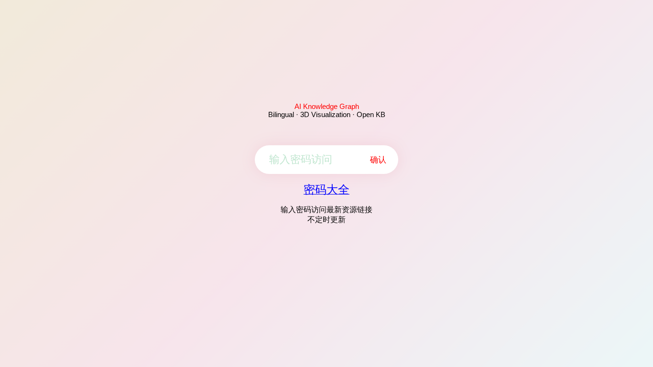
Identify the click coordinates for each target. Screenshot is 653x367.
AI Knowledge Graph (326, 106)
